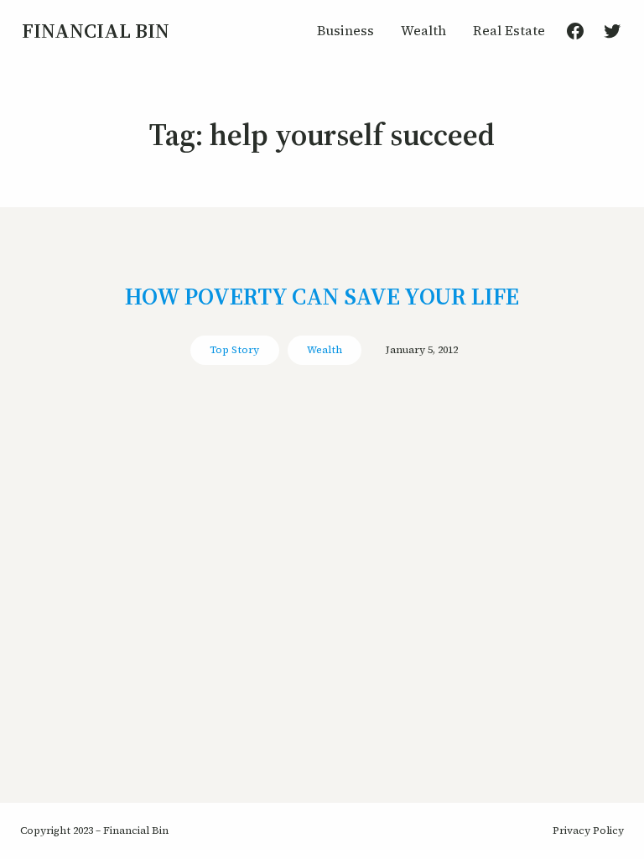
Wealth (324, 350)
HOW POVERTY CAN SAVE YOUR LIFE (322, 296)
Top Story (234, 350)
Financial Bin (95, 30)
